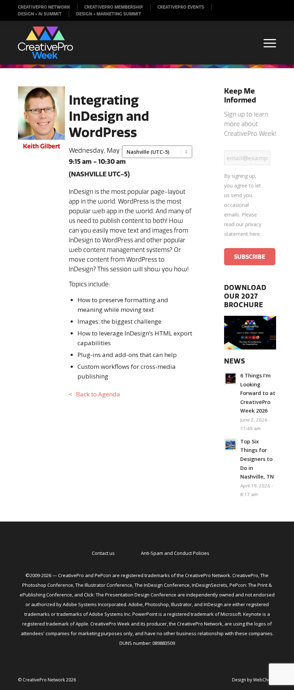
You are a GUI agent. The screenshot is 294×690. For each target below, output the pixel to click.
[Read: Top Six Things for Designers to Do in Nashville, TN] (230, 444)
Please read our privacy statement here (242, 224)
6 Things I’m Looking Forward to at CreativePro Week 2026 (257, 393)
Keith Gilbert (41, 146)
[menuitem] (47, 7)
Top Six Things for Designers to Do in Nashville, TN (257, 459)
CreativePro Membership (113, 7)
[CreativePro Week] (45, 43)
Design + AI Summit (40, 13)
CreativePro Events (180, 7)
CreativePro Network (44, 7)
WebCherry (264, 680)
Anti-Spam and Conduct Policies (175, 553)
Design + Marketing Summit (108, 13)
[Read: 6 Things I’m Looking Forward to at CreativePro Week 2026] (230, 378)
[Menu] (266, 43)
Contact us (103, 553)
